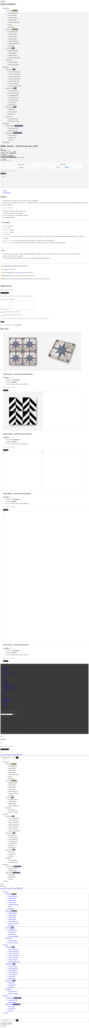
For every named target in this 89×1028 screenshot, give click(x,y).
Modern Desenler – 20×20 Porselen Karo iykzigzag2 (17, 493)
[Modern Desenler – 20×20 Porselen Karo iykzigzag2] (42, 490)
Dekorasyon (5, 702)
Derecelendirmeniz (5, 299)
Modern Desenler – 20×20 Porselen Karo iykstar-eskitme (18, 374)
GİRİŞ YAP (3, 886)
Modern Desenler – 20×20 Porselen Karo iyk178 (16, 645)
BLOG (2, 884)
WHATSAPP (33, 258)
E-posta (3, 315)
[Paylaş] (4, 1024)
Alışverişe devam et (5, 749)
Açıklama (5, 190)
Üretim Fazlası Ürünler (13, 812)
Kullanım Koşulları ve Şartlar (9, 687)
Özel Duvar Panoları (12, 868)
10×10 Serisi (12, 10)
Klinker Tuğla (11, 856)
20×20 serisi (6, 269)
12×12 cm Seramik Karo (13, 820)
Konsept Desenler (12, 772)
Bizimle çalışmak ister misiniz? (9, 674)
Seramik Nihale (11, 875)
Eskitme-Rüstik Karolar (13, 791)
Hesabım (5, 691)
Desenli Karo (6, 8)
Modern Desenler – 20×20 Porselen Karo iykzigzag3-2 (17, 434)
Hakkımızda (5, 668)
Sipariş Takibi (6, 683)
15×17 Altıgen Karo (12, 835)
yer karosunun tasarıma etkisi (19, 272)
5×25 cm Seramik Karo (13, 826)
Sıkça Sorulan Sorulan (8, 685)
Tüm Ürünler (6, 142)
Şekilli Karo (5, 814)
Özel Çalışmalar (10, 849)
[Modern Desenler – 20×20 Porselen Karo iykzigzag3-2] (42, 430)
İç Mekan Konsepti (13, 866)
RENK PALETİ (6, 704)
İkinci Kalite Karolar (12, 810)
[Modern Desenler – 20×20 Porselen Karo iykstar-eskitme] (42, 370)
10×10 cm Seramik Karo (13, 818)
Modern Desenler (12, 15)
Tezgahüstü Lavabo (12, 870)
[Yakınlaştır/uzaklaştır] (10, 1024)
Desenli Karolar (6, 698)
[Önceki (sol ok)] (2, 1026)
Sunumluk (10, 140)
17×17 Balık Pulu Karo (13, 841)
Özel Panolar (11, 778)
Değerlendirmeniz (5, 309)
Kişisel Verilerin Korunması (9, 689)
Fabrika (4, 670)
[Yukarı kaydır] (1, 752)
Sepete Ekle (3, 173)
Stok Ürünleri (8, 808)
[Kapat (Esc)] (2, 1024)
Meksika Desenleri (12, 17)
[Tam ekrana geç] (7, 1024)
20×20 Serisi (11, 780)
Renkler (10, 776)
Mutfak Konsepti (13, 872)
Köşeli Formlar (10, 816)
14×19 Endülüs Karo (12, 843)
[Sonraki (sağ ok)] (4, 1026)
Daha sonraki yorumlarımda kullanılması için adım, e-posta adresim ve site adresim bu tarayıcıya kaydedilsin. (25, 318)
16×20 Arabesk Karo (12, 839)
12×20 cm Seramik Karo (13, 824)
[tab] (45, 191)
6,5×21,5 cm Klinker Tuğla (14, 831)
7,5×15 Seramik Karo (12, 829)
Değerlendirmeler (7, 193)
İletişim (4, 672)
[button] (5, 390)
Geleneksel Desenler (13, 13)
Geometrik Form (10, 833)
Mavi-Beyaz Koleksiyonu (13, 774)
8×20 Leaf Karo (11, 845)
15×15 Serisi (10, 797)
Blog (4, 676)
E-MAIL (26, 258)
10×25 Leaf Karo (12, 847)
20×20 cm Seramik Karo (13, 822)
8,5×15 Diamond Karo (13, 837)
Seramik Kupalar (12, 137)
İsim (2, 312)
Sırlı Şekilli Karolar (7, 700)
